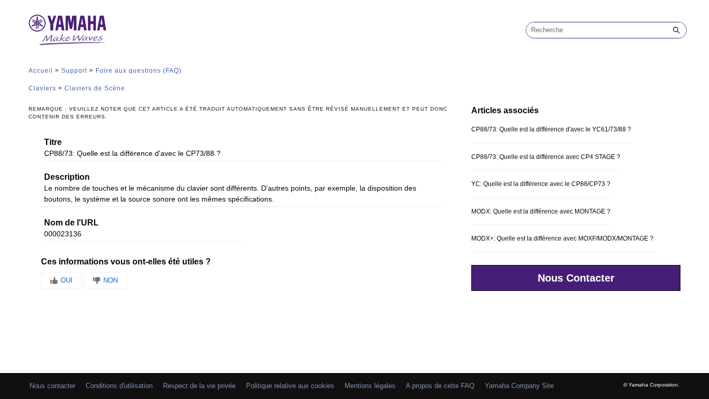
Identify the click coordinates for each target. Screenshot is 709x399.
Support (74, 70)
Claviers (42, 88)
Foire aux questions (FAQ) (139, 70)
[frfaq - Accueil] (67, 30)
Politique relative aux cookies (290, 386)
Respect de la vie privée (199, 386)
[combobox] (596, 30)
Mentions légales (370, 386)
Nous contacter (52, 386)
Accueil (41, 70)
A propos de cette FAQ (440, 386)
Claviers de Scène (94, 88)
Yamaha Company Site (519, 386)
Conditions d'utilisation (119, 386)
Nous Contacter (576, 278)
